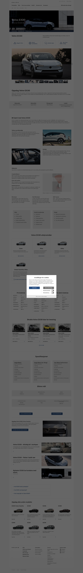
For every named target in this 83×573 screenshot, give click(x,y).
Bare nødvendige (48, 287)
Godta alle (34, 287)
